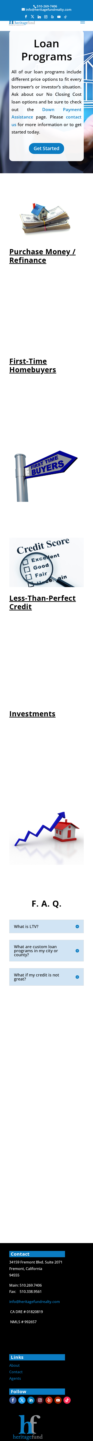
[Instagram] (46, 18)
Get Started (46, 148)
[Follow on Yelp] (49, 1400)
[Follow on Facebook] (12, 1400)
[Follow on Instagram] (40, 1400)
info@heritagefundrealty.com (34, 1301)
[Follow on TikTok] (67, 1400)
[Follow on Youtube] (58, 1400)
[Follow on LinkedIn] (31, 1400)
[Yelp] (52, 18)
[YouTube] (59, 18)
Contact (16, 1371)
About (14, 1365)
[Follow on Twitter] (22, 1400)
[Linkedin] (39, 18)
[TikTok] (65, 18)
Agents (15, 1378)
